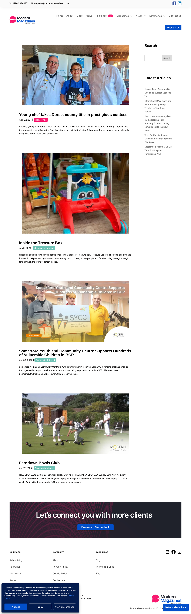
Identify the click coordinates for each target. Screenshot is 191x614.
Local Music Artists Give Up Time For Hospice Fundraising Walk (158, 150)
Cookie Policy (60, 573)
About (69, 15)
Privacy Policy (60, 566)
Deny (40, 606)
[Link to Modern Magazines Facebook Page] (174, 552)
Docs (80, 15)
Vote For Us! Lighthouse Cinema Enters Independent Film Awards (158, 138)
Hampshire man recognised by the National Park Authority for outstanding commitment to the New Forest (157, 123)
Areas (139, 15)
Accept (16, 606)
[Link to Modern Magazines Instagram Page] (179, 552)
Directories (155, 15)
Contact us (175, 15)
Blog (98, 560)
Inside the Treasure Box (40, 243)
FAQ (98, 573)
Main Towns (41, 119)
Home (59, 15)
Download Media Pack (95, 527)
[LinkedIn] (179, 3)
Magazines (123, 15)
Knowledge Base (105, 566)
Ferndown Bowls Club (39, 463)
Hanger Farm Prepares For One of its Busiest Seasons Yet (157, 93)
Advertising (16, 560)
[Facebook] (174, 3)
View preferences (64, 606)
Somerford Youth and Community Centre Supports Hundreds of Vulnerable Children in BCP (75, 353)
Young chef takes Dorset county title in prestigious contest (73, 114)
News (89, 15)
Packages (101, 15)
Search (166, 58)
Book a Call (173, 27)
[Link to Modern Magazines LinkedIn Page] (168, 552)
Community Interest (44, 248)
